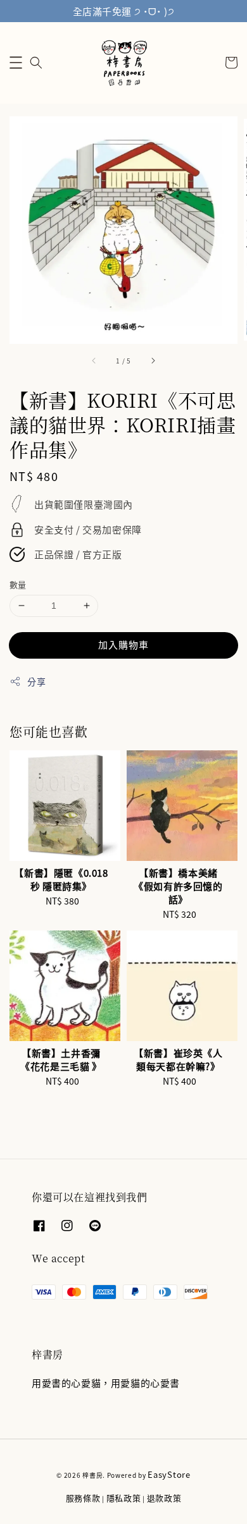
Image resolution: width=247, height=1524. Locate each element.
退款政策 (164, 1498)
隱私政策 (123, 1498)
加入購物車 (123, 644)
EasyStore (169, 1474)
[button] (16, 62)
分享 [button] (36, 681)
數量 (18, 584)
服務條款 (83, 1498)
